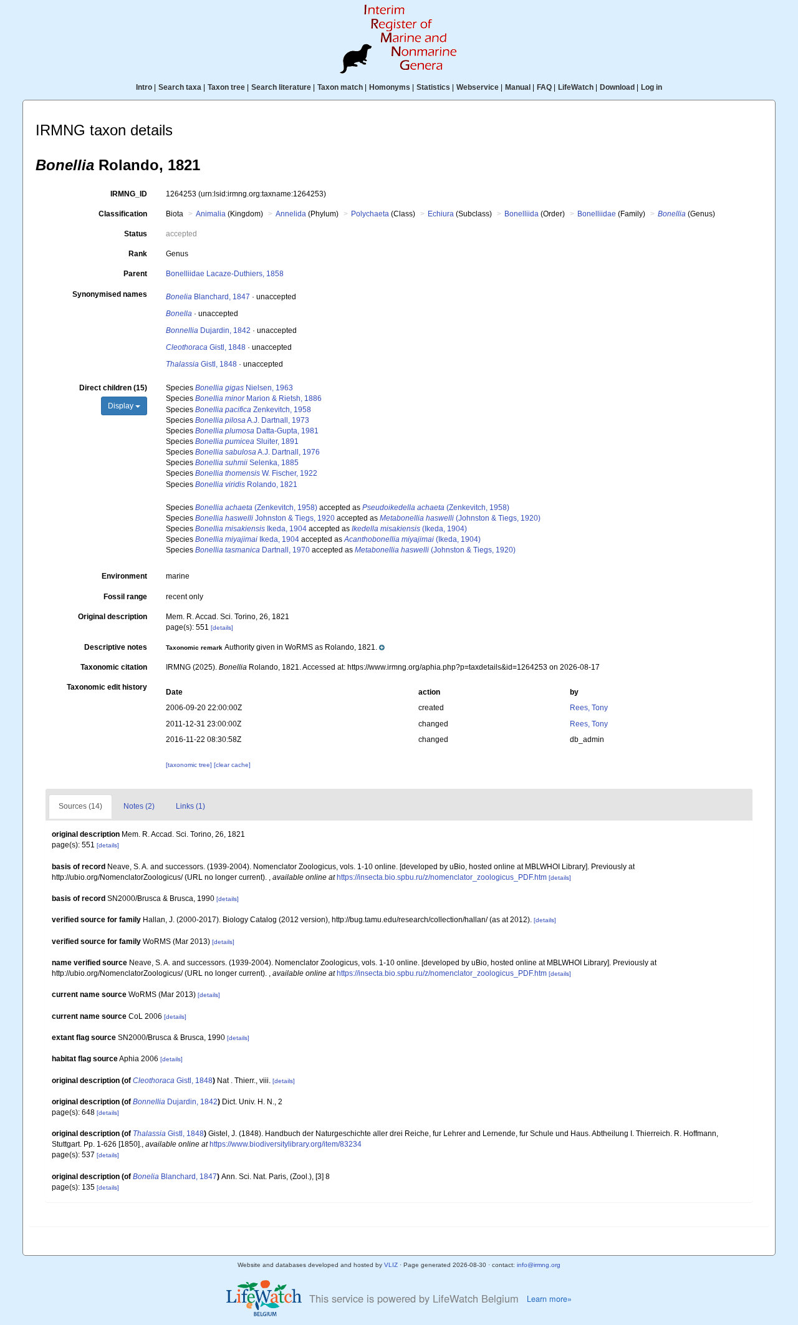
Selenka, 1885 (247, 462)
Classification (123, 214)
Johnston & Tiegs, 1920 (265, 518)
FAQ (544, 87)
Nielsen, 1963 (244, 387)
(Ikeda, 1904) (409, 528)
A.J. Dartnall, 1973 (252, 420)
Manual (518, 87)
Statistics (433, 87)
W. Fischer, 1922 (256, 473)
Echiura (441, 214)
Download (617, 87)
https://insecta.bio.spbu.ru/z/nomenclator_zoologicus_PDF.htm (442, 877)
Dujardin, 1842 (208, 330)
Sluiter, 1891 (247, 441)
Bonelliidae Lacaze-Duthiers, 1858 (225, 273)
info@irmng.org (538, 1264)
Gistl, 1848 (206, 347)
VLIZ (391, 1264)
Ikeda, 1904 (251, 528)
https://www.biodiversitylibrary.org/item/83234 (285, 1144)
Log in (651, 87)
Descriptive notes (115, 647)
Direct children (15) (113, 387)
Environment (124, 576)
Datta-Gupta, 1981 (257, 430)
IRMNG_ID (128, 194)
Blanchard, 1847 (208, 296)
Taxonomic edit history (107, 687)
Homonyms (389, 87)
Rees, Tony (589, 707)
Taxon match (340, 87)
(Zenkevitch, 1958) (256, 507)
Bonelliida (521, 214)
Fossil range (125, 596)
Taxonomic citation (113, 667)
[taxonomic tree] (190, 764)
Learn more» (549, 1298)
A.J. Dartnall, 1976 (257, 452)
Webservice (477, 87)
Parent (135, 273)
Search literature (281, 87)
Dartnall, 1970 (252, 550)
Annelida (291, 214)
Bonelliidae (596, 214)
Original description (112, 616)
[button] (275, 647)
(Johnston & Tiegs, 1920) (460, 518)
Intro (144, 87)
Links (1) (190, 806)
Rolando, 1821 (246, 484)
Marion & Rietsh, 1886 (258, 398)
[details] (222, 627)
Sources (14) (80, 806)
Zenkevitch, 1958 (253, 409)
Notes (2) (139, 806)
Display (121, 406)
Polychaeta (370, 214)
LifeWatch (576, 87)
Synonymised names (109, 294)
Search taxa (179, 87)
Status (135, 233)
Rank (137, 253)
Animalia (211, 214)
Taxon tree (226, 87)
